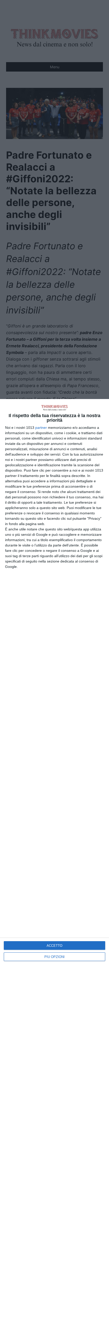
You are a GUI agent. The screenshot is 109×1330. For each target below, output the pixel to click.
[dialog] (54, 864)
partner (41, 427)
